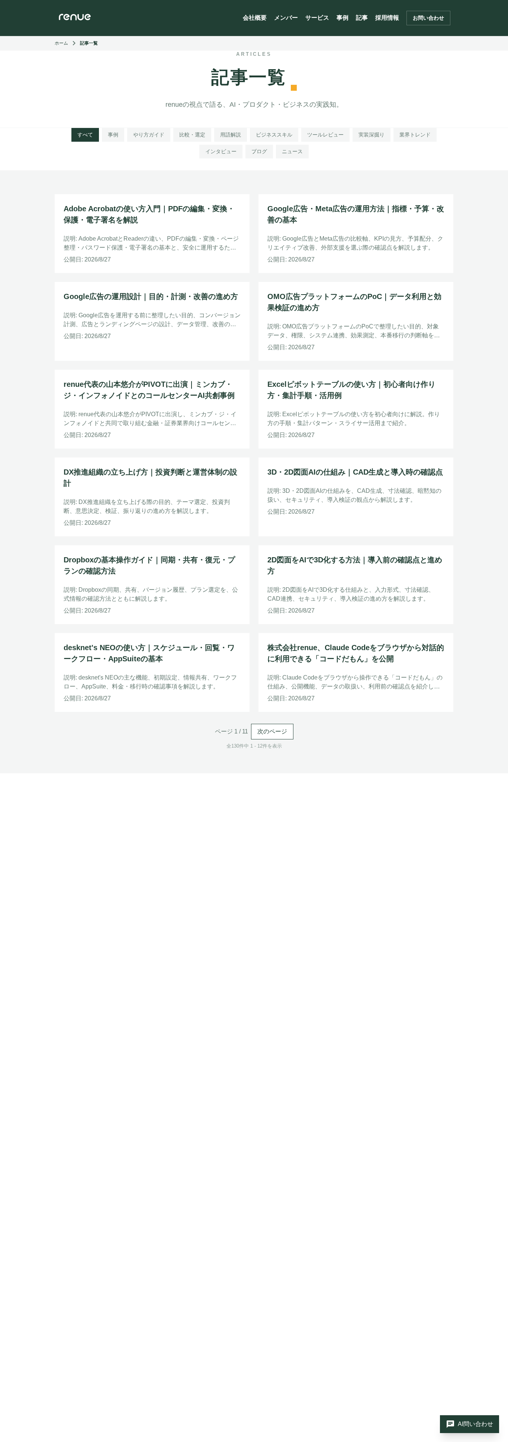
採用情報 (387, 18)
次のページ (272, 731)
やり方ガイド (148, 135)
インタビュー (221, 151)
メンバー (286, 18)
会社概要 (255, 18)
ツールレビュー (325, 135)
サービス (317, 18)
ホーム (61, 43)
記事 (362, 18)
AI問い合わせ (469, 1424)
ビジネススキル (274, 135)
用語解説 (230, 135)
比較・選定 (192, 135)
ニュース (292, 151)
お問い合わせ (428, 18)
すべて (85, 135)
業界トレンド (415, 135)
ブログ (259, 151)
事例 (342, 18)
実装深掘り (372, 135)
